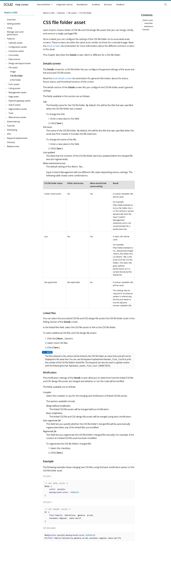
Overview (11, 19)
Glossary (11, 142)
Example (146, 29)
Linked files (148, 23)
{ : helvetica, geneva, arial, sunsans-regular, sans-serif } (69, 515)
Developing (12, 129)
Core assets (14, 55)
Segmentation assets (18, 109)
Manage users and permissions (15, 33)
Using (9, 27)
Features (11, 38)
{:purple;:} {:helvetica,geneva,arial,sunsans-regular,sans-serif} (83, 536)
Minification (148, 26)
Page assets (14, 96)
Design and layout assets (20, 63)
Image (13, 71)
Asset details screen (62, 78)
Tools (11, 113)
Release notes (13, 146)
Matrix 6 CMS (11, 12)
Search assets (14, 104)
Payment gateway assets (19, 100)
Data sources (14, 59)
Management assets (17, 92)
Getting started (13, 23)
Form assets (14, 84)
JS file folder (15, 79)
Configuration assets (18, 47)
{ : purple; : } (62, 489)
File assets (13, 67)
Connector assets (16, 51)
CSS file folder (16, 75)
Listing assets (14, 88)
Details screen (148, 20)
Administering (13, 121)
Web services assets (17, 117)
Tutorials (11, 125)
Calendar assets (15, 42)
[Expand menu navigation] (4, 24)
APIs (9, 134)
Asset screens (53, 45)
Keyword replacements (17, 138)
